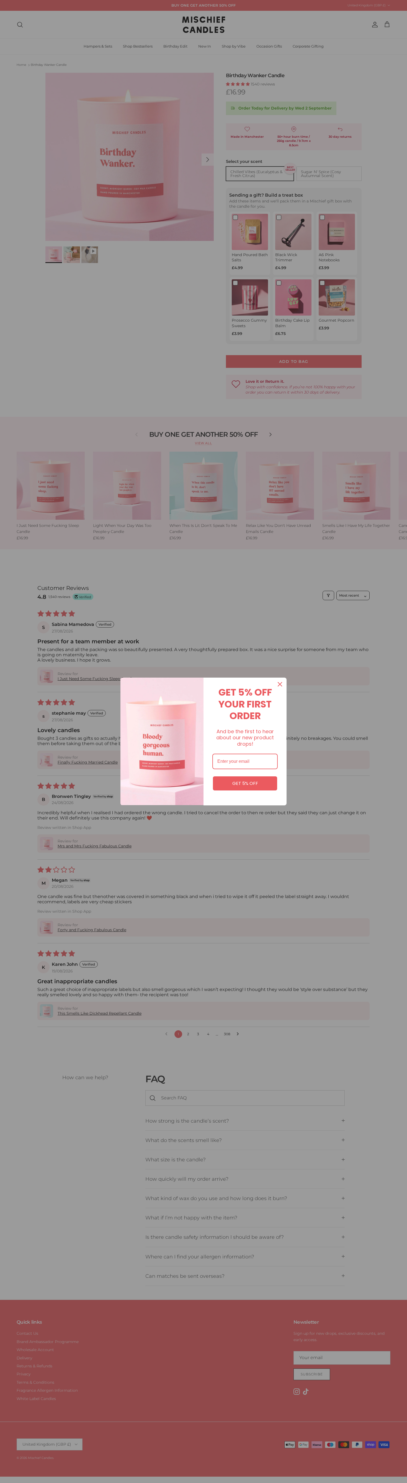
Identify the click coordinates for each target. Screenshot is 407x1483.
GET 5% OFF (245, 783)
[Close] (280, 684)
